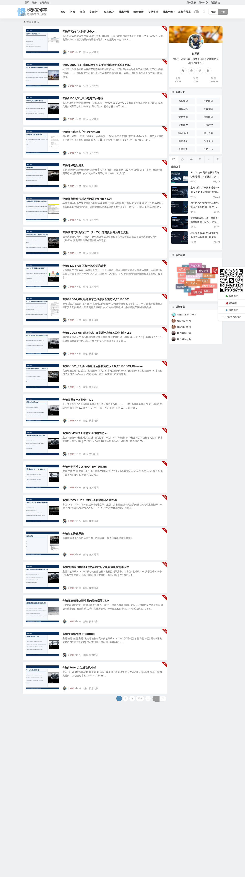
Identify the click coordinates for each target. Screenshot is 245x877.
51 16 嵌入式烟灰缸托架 (194, 271)
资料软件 (183, 124)
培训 (182, 276)
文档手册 (153, 11)
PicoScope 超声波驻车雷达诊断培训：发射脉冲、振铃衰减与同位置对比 (204, 176)
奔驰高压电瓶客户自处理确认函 (81, 131)
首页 (63, 11)
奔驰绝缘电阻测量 (73, 165)
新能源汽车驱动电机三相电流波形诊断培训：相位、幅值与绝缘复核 (204, 206)
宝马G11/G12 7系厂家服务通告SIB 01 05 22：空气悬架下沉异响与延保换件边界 (204, 222)
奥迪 (182, 281)
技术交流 (168, 11)
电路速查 (183, 140)
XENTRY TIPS (191, 277)
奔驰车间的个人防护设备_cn (79, 31)
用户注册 (191, 2)
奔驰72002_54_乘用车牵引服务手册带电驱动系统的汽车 (96, 64)
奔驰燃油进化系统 (73, 533)
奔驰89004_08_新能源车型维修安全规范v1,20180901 (96, 299)
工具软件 (208, 124)
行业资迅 (208, 140)
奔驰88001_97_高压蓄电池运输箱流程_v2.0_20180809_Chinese (102, 366)
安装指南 (208, 108)
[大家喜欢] (182, 159)
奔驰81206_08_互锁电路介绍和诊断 (84, 265)
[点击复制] (191, 70)
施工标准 (183, 269)
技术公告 (33, 33)
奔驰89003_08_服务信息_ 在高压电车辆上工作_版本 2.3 (97, 332)
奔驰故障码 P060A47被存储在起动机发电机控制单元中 (95, 567)
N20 (204, 288)
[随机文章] (208, 159)
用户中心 (203, 2)
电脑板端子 (202, 271)
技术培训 (124, 11)
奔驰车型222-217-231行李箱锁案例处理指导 (89, 500)
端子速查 (208, 132)
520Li (191, 265)
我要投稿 (215, 2)
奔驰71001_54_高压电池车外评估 (82, 98)
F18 (188, 280)
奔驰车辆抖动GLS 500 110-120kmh (84, 466)
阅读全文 (161, 52)
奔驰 (85, 52)
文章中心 (95, 11)
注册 (34, 2)
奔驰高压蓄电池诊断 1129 (77, 399)
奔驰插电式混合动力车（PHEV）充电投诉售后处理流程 (95, 232)
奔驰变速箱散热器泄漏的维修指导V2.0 (85, 600)
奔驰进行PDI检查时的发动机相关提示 (84, 433)
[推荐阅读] (218, 159)
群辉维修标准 (209, 281)
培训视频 (183, 132)
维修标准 (183, 148)
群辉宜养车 (184, 11)
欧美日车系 (194, 288)
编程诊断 (139, 11)
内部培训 (208, 116)
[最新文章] (173, 159)
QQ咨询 (233, 303)
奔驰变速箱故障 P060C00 (78, 634)
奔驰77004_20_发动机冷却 (79, 667)
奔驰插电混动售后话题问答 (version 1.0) (87, 198)
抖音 (72, 11)
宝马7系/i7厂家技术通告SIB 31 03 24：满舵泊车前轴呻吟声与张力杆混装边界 (204, 191)
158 (140, 698)
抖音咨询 (233, 310)
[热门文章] (191, 159)
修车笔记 (109, 11)
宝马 (201, 275)
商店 (82, 11)
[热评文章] (200, 159)
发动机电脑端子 (204, 292)
